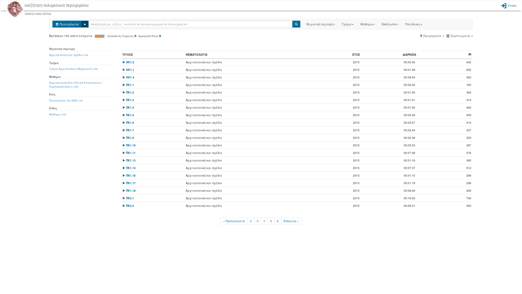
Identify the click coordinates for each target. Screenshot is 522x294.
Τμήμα (347, 24)
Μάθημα (367, 24)
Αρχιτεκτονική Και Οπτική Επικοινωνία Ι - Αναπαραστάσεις (76, 84)
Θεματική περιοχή (319, 24)
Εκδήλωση (389, 24)
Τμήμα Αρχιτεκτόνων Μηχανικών (73, 69)
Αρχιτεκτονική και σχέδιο (68, 55)
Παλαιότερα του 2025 (66, 100)
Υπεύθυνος (412, 24)
